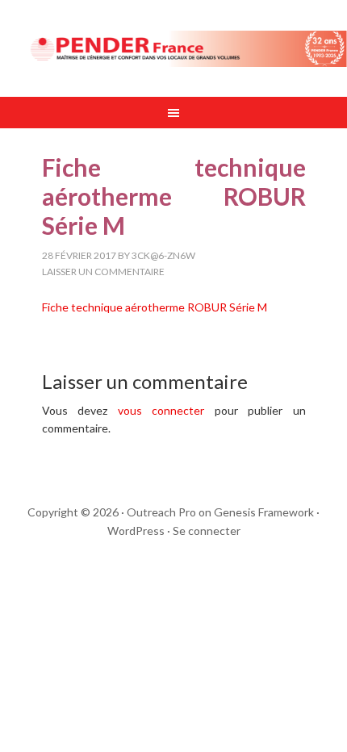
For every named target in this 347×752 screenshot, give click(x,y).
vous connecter (161, 410)
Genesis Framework (264, 512)
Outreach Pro (161, 512)
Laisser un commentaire (103, 271)
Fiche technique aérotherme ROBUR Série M (154, 307)
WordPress (136, 530)
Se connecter (206, 530)
